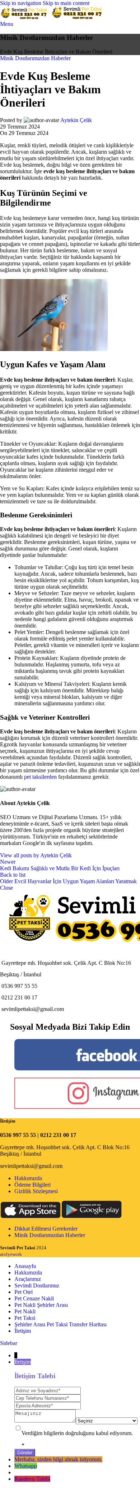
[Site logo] (25, 17)
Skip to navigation (21, 3)
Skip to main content (66, 3)
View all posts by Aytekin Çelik (36, 855)
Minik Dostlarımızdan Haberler (35, 58)
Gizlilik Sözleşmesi (36, 1191)
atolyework (11, 1254)
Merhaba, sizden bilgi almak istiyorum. (58, 1459)
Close (6, 888)
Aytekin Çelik (76, 120)
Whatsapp (25, 1466)
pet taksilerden (40, 777)
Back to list (12, 875)
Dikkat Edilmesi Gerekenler (46, 1229)
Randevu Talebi (32, 1479)
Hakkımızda (28, 1178)
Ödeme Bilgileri (32, 1185)
